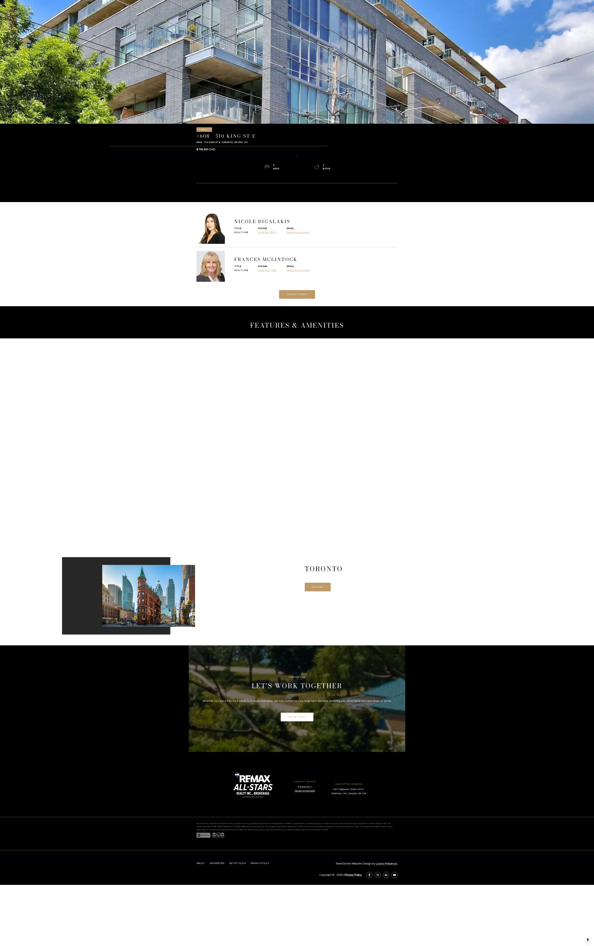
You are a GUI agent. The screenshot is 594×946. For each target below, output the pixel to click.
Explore (317, 587)
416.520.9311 (304, 787)
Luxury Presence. (387, 863)
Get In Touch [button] (297, 717)
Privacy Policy (353, 875)
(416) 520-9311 (267, 232)
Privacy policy (259, 863)
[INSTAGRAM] (378, 875)
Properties (217, 863)
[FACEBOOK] (369, 875)
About (200, 863)
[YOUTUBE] (394, 875)
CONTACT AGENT (297, 294)
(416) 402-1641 (267, 270)
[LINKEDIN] (386, 875)
